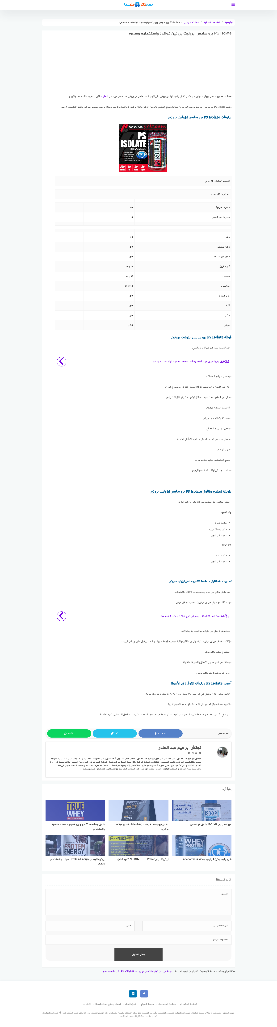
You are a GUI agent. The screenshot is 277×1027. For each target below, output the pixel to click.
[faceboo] (144, 993)
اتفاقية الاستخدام (188, 1004)
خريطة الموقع (147, 1004)
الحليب (104, 96)
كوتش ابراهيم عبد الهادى (179, 748)
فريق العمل (130, 1004)
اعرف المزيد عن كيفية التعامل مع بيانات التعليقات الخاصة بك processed (138, 971)
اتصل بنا (87, 1004)
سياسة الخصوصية (167, 1004)
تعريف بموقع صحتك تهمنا (108, 1004)
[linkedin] (133, 993)
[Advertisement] (143, 68)
